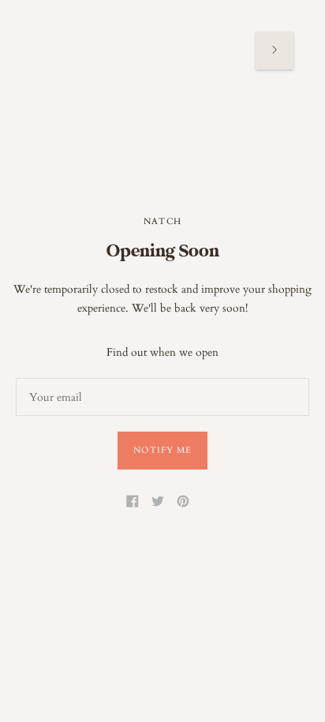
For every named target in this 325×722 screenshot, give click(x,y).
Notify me (162, 450)
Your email (53, 377)
